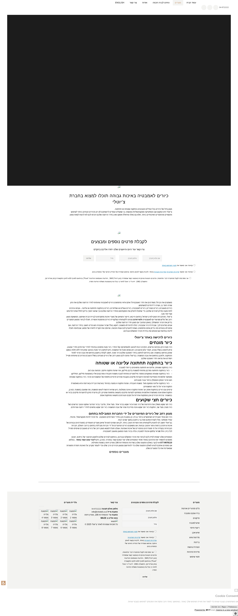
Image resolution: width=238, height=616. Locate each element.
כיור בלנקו (154, 431)
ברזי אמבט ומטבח (192, 513)
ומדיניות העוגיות (160, 272)
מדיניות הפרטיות (173, 272)
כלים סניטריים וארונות (190, 508)
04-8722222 (224, 7)
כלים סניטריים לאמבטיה (154, 320)
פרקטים (196, 518)
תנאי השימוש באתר (169, 265)
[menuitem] (178, 2)
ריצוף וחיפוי (195, 528)
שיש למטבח (194, 523)
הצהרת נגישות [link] (194, 547)
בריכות (197, 542)
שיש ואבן (196, 533)
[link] (204, 7)
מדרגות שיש (194, 537)
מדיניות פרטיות (193, 552)
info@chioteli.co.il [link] (99, 512)
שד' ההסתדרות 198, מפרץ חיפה (98, 515)
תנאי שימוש (195, 557)
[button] (3, 583)
